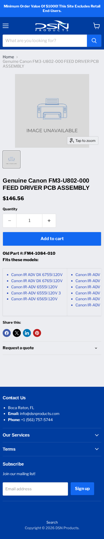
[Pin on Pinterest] (37, 333)
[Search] (94, 41)
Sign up (82, 488)
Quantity (10, 209)
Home (8, 57)
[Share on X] (17, 333)
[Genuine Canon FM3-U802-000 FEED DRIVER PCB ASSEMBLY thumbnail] (11, 159)
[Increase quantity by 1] (49, 221)
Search (52, 522)
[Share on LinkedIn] (27, 333)
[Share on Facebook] (7, 333)
